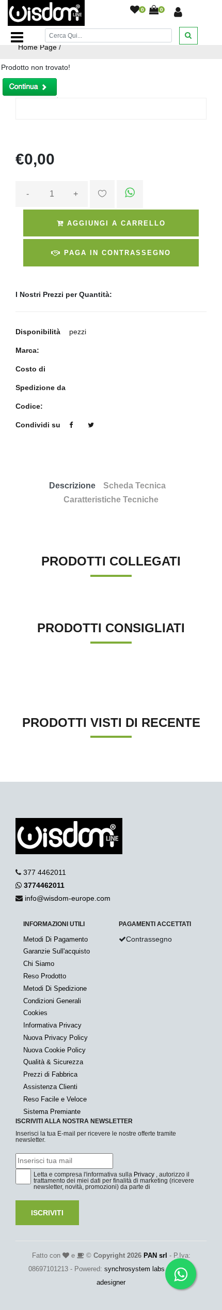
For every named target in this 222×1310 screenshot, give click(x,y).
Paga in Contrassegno (116, 253)
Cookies (35, 1013)
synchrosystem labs (134, 1269)
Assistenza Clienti (50, 1087)
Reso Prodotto (44, 976)
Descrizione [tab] (72, 485)
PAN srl (155, 1255)
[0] (134, 10)
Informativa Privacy (52, 1025)
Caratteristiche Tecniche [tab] (111, 499)
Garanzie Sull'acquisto (56, 951)
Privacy (144, 1174)
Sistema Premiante (52, 1111)
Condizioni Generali (52, 1001)
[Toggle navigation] (17, 37)
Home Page (37, 47)
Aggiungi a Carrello (115, 223)
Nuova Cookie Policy (54, 1050)
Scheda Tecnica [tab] (134, 485)
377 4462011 (44, 872)
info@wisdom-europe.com (67, 898)
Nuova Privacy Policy (55, 1037)
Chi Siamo (38, 963)
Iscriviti (47, 1213)
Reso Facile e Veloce (55, 1099)
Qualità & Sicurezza (53, 1062)
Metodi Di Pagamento (55, 939)
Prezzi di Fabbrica (50, 1074)
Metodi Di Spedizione (55, 988)
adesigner (111, 1282)
